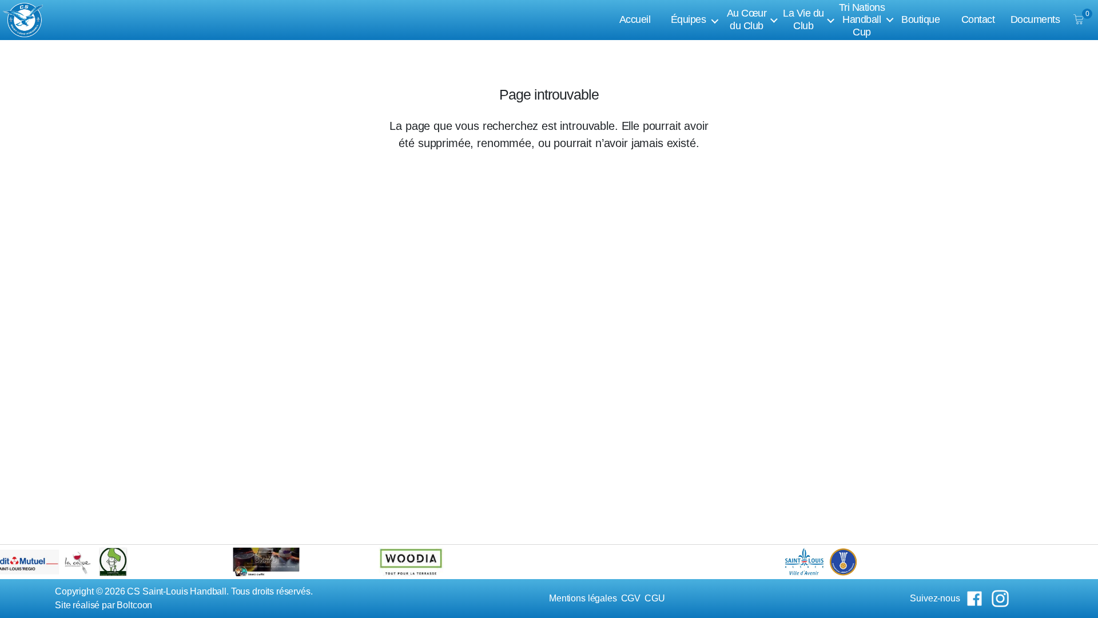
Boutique (920, 19)
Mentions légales (583, 598)
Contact (978, 19)
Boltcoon (134, 605)
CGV (631, 598)
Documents (1035, 19)
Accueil (635, 19)
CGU (655, 598)
